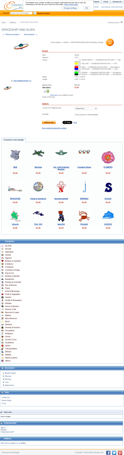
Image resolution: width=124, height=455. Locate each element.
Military (8, 315)
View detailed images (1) (22, 81)
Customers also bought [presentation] (13, 140)
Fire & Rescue (11, 285)
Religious (9, 334)
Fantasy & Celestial (13, 282)
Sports (7, 346)
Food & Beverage (12, 291)
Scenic (8, 337)
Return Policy (6, 400)
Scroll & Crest (10, 340)
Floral (7, 288)
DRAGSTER (15, 199)
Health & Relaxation (13, 300)
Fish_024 (38, 224)
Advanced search (43, 13)
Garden (8, 297)
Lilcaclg (15, 224)
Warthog (38, 167)
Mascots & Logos (12, 312)
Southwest (9, 343)
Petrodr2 (84, 224)
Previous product (10, 34)
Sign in (3, 428)
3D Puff (8, 246)
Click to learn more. (71, 4)
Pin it (75, 122)
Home (4, 22)
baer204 (61, 224)
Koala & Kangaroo (38, 199)
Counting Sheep (84, 167)
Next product (31, 34)
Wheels (8, 352)
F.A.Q (4, 403)
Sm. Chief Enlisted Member (61, 168)
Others (8, 361)
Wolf (15, 167)
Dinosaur (8, 376)
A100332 (108, 224)
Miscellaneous (11, 318)
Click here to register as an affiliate (13, 443)
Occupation (10, 330)
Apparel (8, 258)
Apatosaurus (9, 385)
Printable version (113, 22)
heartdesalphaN (61, 199)
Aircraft (8, 249)
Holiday (8, 303)
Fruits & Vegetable (12, 294)
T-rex (7, 382)
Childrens (12, 22)
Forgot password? (7, 432)
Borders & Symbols (13, 261)
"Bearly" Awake (10, 373)
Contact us (6, 397)
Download (95, 2)
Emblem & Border (12, 276)
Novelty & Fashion (12, 327)
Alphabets (9, 252)
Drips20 (108, 199)
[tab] (14, 140)
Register (4, 430)
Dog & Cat (9, 273)
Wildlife (8, 355)
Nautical (8, 324)
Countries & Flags (12, 270)
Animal (8, 255)
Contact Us (117, 2)
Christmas (9, 267)
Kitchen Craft (10, 309)
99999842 (84, 199)
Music (7, 321)
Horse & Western (12, 306)
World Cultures (11, 358)
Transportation (11, 349)
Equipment (9, 279)
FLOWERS (108, 167)
